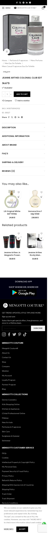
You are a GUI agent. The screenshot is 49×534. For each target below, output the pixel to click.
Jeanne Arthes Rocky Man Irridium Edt (35, 255)
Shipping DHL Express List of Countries (18, 485)
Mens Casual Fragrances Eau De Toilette (18, 66)
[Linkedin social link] (26, 2)
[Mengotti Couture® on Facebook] (9, 336)
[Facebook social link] (16, 2)
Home (4, 60)
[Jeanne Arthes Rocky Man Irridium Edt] (35, 240)
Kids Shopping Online (10, 404)
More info (9, 529)
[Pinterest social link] (23, 2)
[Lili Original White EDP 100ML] (12, 199)
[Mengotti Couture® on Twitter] (15, 336)
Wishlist (5, 371)
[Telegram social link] (30, 2)
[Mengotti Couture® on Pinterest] (20, 336)
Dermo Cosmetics (9, 400)
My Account (7, 375)
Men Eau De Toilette (13, 63)
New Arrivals (7, 422)
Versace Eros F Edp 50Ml (35, 212)
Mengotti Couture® (10, 348)
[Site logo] (25, 8)
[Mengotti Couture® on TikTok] (25, 336)
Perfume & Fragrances (19, 60)
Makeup (5, 418)
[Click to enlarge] (7, 51)
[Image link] (23, 292)
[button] (18, 197)
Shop (4, 362)
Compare (6, 366)
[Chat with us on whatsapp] (44, 523)
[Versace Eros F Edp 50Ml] (35, 199)
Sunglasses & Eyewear (11, 436)
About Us (6, 353)
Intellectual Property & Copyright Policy (18, 462)
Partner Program (9, 384)
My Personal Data (9, 467)
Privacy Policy (8, 476)
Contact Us (6, 357)
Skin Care (6, 431)
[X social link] (20, 2)
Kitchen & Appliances (10, 409)
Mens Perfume (36, 60)
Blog (4, 389)
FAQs (4, 453)
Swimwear (6, 440)
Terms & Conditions (10, 503)
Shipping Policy (8, 489)
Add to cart (22, 94)
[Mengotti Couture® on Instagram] (4, 336)
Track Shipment (8, 498)
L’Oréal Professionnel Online (13, 413)
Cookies (5, 458)
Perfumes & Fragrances (11, 427)
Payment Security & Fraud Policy (15, 471)
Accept (22, 529)
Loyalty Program (8, 380)
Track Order (7, 494)
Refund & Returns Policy (12, 480)
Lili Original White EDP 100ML (12, 212)
